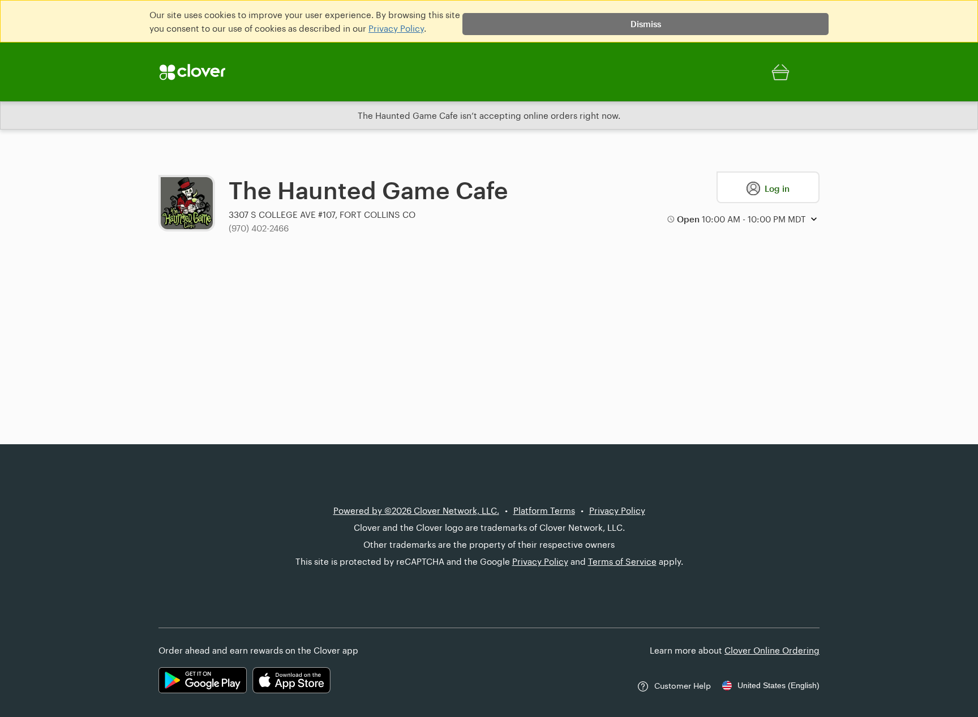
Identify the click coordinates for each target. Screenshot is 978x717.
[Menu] (206, 71)
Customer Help (682, 685)
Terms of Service (622, 561)
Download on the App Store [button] (291, 680)
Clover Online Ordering (772, 650)
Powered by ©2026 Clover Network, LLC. (416, 510)
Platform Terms (544, 510)
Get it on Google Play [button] (202, 680)
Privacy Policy (396, 28)
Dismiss (645, 24)
